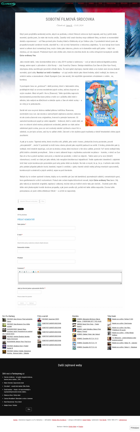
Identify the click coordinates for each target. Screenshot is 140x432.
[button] (20, 271)
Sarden (15, 420)
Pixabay (80, 427)
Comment (21, 268)
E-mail (19, 235)
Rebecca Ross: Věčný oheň (12, 395)
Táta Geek (124, 3)
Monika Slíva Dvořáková (59, 420)
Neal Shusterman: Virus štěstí (13, 402)
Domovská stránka (23, 247)
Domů (4, 11)
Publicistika (111, 3)
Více (29, 409)
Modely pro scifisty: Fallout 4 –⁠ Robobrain (124, 347)
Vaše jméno (21, 224)
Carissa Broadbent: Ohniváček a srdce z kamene (18, 398)
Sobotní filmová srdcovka (28, 201)
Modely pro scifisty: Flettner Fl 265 (122, 319)
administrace (123, 420)
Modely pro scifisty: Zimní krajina (122, 323)
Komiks (91, 3)
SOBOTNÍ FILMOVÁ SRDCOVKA (51, 323)
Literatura (69, 3)
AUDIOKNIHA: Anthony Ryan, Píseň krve (19, 342)
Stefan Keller (72, 427)
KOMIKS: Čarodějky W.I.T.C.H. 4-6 (87, 347)
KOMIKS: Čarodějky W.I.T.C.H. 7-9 (87, 343)
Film (100, 3)
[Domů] (8, 6)
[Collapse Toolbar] (121, 272)
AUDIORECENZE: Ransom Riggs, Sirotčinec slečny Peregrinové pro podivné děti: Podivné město (17, 331)
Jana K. (69, 25)
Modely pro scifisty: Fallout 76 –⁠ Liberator (124, 343)
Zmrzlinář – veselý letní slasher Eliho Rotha (17, 386)
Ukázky (134, 3)
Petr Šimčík (102, 420)
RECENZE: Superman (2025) (50, 319)
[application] (70, 277)
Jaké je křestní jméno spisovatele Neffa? (31, 288)
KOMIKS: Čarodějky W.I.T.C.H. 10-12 (87, 338)
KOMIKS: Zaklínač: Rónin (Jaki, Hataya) (88, 334)
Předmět (20, 258)
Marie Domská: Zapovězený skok (14, 383)
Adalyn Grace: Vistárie (10, 405)
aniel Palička (87, 420)
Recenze (81, 3)
